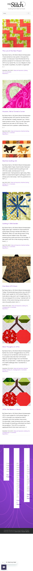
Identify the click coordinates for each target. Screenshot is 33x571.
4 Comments (13, 432)
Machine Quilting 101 (9, 161)
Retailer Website (25, 531)
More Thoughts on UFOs (10, 347)
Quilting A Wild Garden (10, 223)
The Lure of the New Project (12, 51)
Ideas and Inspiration (18, 70)
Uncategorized (5, 307)
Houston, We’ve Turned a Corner (13, 111)
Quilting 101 (5, 132)
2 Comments (12, 184)
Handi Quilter (18, 531)
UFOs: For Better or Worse (11, 409)
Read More (5, 73)
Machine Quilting (25, 131)
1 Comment (12, 132)
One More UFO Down (9, 286)
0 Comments (8, 72)
